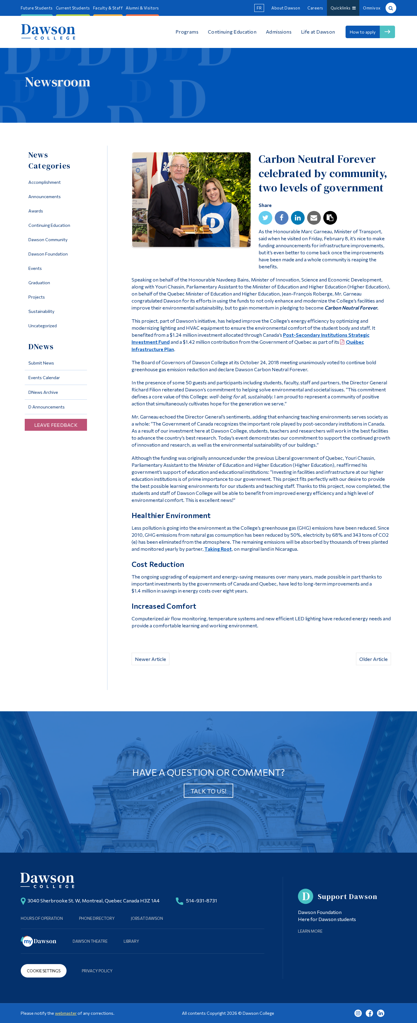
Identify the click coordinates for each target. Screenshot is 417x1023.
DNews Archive (43, 392)
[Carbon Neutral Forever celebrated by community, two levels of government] (191, 201)
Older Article (373, 659)
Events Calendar (44, 377)
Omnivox (372, 7)
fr (259, 7)
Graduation (39, 282)
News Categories (49, 160)
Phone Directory (97, 918)
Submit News (41, 362)
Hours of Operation (42, 918)
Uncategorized (42, 325)
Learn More (310, 931)
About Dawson (285, 7)
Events (35, 268)
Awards (35, 210)
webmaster (66, 1013)
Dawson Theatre (90, 941)
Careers (315, 7)
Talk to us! (208, 791)
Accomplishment (44, 182)
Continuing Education (49, 225)
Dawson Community (47, 239)
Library (131, 941)
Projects (36, 296)
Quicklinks (341, 7)
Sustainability (41, 311)
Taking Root (218, 549)
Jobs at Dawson (147, 918)
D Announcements (46, 406)
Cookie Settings (43, 970)
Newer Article (150, 659)
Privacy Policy (97, 970)
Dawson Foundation (48, 253)
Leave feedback (56, 425)
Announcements (44, 196)
